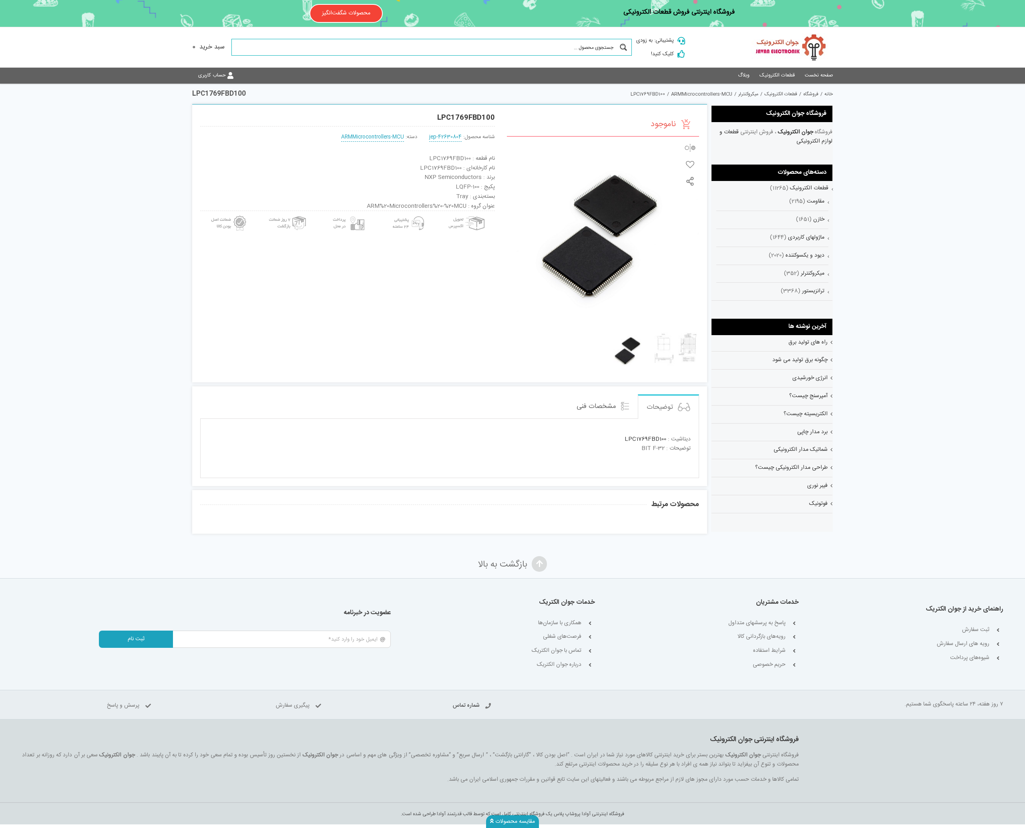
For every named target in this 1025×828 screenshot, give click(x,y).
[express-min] (467, 214)
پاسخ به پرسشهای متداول (757, 623)
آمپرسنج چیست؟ (808, 396)
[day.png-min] (288, 214)
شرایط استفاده (769, 650)
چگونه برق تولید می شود (800, 360)
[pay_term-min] (348, 214)
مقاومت (815, 201)
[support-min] (407, 214)
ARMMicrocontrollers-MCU (372, 137)
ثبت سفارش (975, 630)
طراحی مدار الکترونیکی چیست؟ (791, 467)
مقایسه (690, 148)
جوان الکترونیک (795, 132)
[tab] (668, 406)
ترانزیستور (813, 291)
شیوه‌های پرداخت (969, 658)
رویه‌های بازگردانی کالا (762, 636)
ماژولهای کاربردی (806, 237)
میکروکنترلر (812, 273)
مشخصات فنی (597, 406)
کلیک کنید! (662, 54)
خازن (818, 219)
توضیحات (661, 407)
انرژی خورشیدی (810, 378)
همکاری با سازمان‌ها (559, 623)
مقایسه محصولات (514, 821)
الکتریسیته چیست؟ (806, 414)
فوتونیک (818, 503)
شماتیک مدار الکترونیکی (801, 449)
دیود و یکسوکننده (805, 255)
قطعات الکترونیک (809, 188)
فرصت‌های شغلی (562, 636)
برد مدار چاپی (812, 432)
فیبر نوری (817, 485)
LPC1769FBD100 (645, 439)
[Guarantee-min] (228, 214)
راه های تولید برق (808, 342)
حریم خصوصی (769, 664)
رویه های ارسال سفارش (963, 644)
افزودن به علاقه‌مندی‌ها (690, 164)
